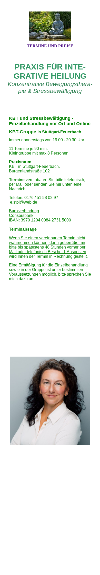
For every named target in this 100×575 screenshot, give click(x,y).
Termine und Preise (50, 46)
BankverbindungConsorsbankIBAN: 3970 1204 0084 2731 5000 (40, 215)
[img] (50, 26)
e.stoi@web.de (23, 202)
